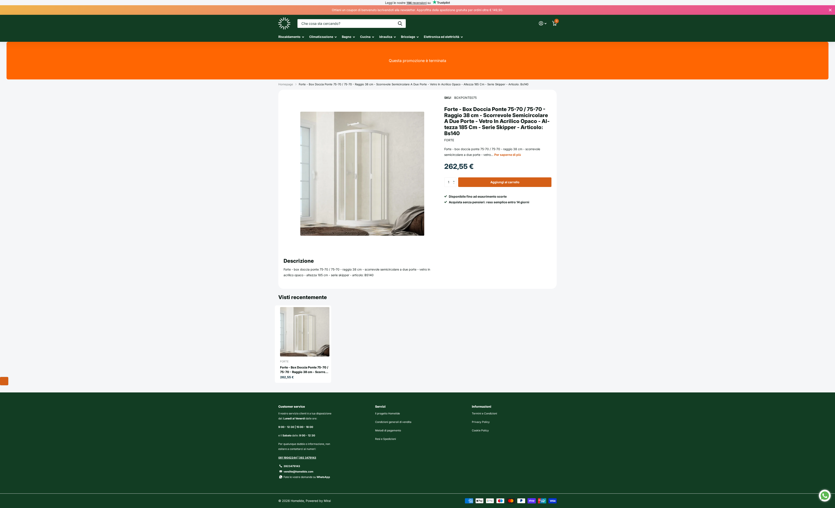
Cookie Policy (480, 430)
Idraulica (385, 37)
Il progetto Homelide (387, 413)
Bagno (346, 37)
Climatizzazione (321, 37)
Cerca (400, 23)
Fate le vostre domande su (307, 477)
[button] (455, 178)
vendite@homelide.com (298, 471)
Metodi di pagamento (388, 430)
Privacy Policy (481, 422)
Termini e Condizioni (484, 413)
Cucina (365, 37)
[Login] (543, 23)
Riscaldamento (289, 37)
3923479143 (292, 466)
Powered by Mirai (318, 501)
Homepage (285, 84)
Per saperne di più (507, 154)
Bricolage (408, 37)
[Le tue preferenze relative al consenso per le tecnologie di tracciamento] (4, 381)
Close (830, 10)
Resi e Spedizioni (385, 439)
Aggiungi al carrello (504, 182)
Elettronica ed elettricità (441, 37)
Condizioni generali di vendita (393, 422)
